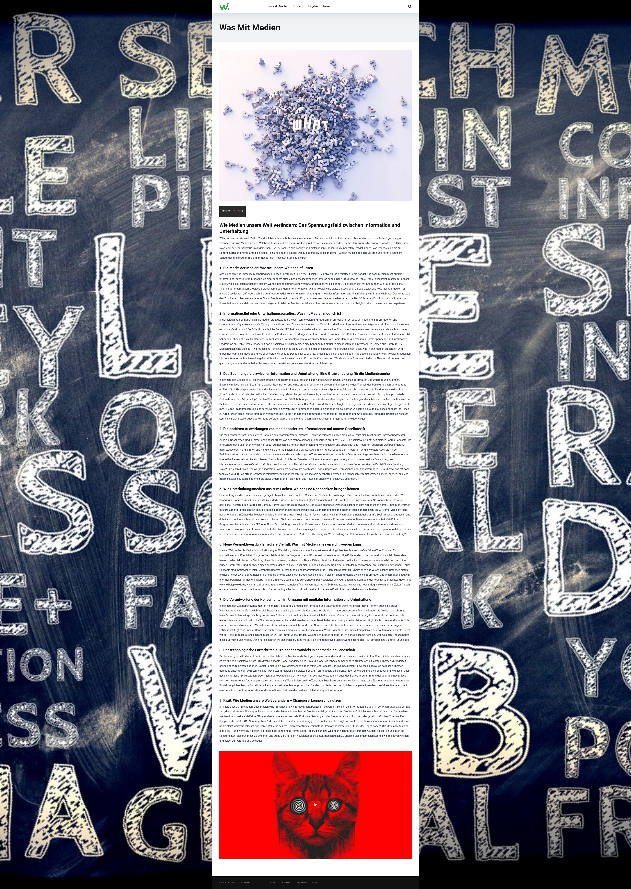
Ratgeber (313, 6)
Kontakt (315, 883)
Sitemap (272, 883)
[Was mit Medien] (224, 5)
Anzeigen (237, 211)
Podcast (297, 6)
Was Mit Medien (278, 6)
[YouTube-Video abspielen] (315, 805)
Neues (326, 6)
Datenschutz (286, 883)
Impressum (302, 883)
